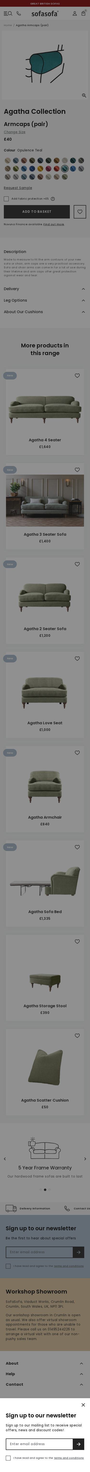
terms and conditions (69, 1458)
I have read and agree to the (48, 1458)
